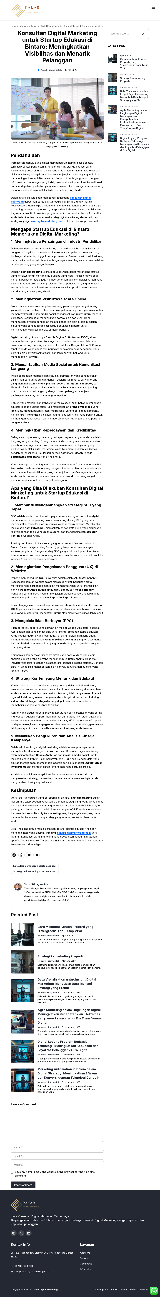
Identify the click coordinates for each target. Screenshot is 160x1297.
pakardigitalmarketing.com (46, 221)
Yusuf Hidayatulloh (51, 70)
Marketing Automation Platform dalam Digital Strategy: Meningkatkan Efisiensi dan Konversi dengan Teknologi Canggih (68, 1073)
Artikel (124, 1289)
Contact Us (86, 1263)
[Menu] (153, 6)
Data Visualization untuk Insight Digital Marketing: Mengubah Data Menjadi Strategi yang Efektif (67, 984)
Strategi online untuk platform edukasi (34, 871)
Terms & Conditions (139, 1289)
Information (86, 1269)
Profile (114, 1289)
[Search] (142, 34)
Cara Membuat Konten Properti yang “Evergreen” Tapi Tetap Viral (134, 64)
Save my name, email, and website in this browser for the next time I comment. (55, 1173)
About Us (85, 1252)
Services (84, 1258)
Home (14, 26)
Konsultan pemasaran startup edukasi (34, 866)
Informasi (23, 26)
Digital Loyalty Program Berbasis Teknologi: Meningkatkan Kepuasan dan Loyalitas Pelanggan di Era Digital (68, 1046)
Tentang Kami (101, 1289)
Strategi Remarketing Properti (60, 956)
